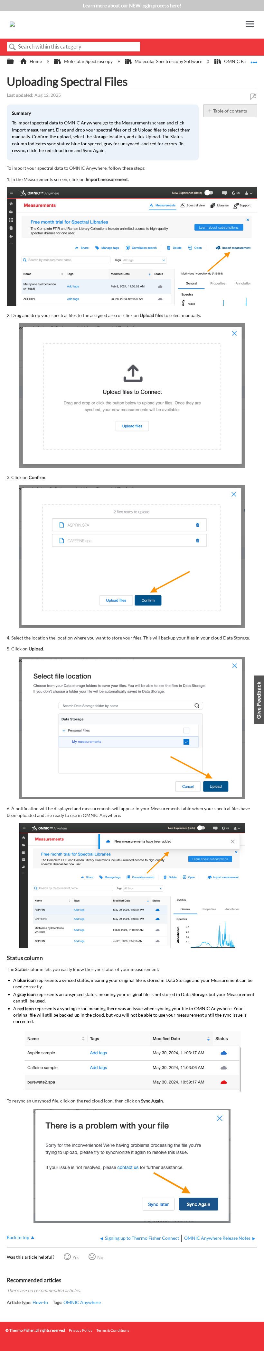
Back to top (18, 1237)
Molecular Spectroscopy (88, 61)
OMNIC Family (239, 61)
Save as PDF (253, 97)
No (100, 1257)
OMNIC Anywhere (82, 1302)
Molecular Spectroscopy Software (168, 61)
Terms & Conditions (112, 1330)
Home (36, 61)
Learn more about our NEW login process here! (132, 5)
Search (12, 47)
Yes (75, 1257)
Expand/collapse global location (254, 60)
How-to (40, 1302)
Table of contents (230, 110)
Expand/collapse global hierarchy (14, 62)
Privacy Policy (80, 1330)
